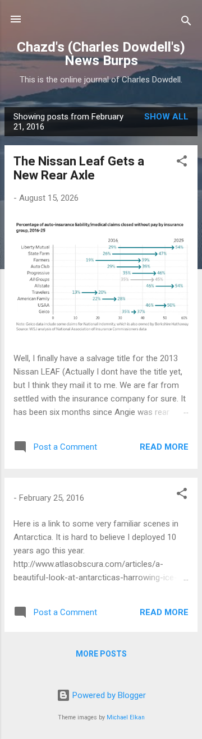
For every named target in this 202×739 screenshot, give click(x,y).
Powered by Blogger (108, 695)
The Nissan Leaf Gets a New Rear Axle (78, 168)
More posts (101, 653)
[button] (182, 163)
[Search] (186, 23)
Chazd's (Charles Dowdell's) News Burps (101, 53)
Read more (164, 447)
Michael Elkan (126, 717)
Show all (166, 117)
